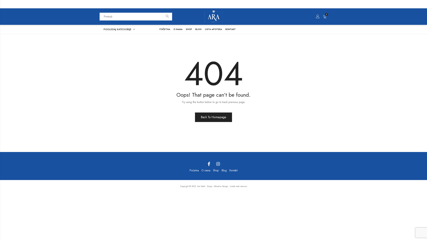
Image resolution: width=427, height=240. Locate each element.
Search (167, 16)
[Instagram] (218, 164)
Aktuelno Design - (221, 186)
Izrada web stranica (238, 186)
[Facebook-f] (209, 164)
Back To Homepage (213, 117)
